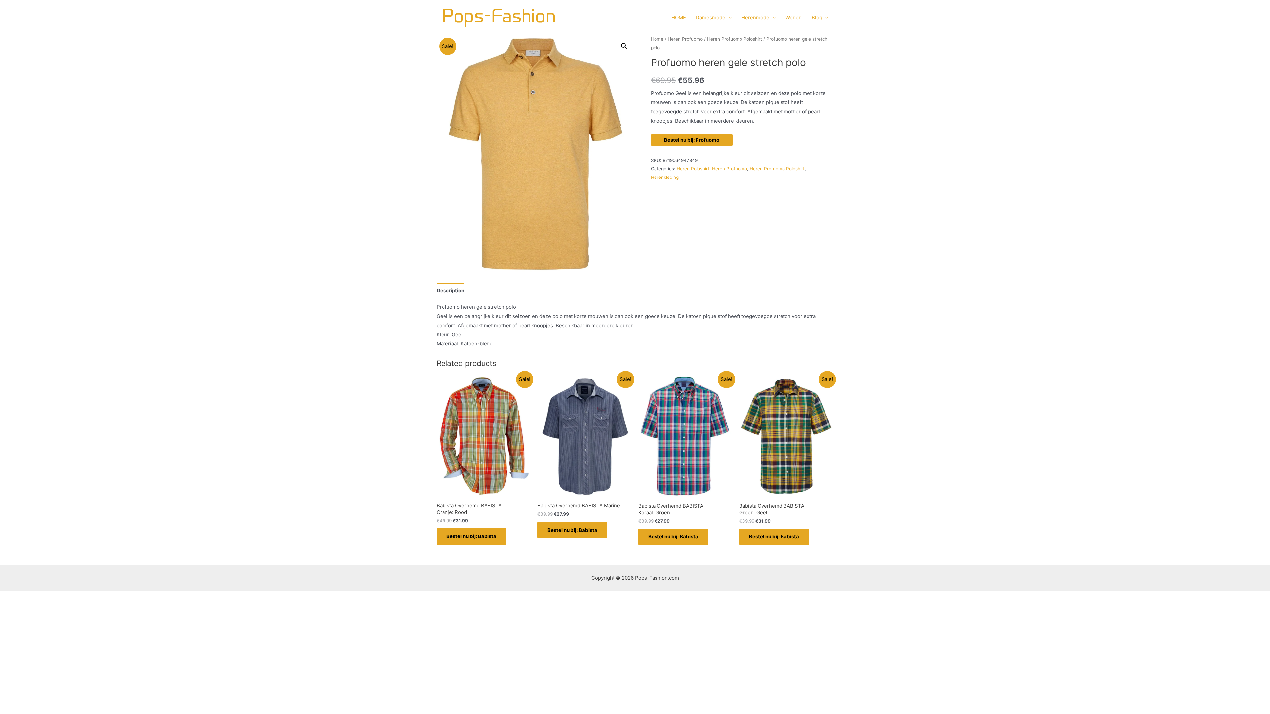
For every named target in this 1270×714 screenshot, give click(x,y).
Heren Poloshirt (693, 168)
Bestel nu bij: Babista (471, 536)
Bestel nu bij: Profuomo (691, 140)
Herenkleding (665, 177)
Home (657, 39)
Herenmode (755, 17)
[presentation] (728, 17)
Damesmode (710, 17)
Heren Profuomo (685, 39)
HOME (678, 17)
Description (450, 290)
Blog (817, 17)
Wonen (793, 17)
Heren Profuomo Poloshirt (734, 39)
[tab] (450, 290)
